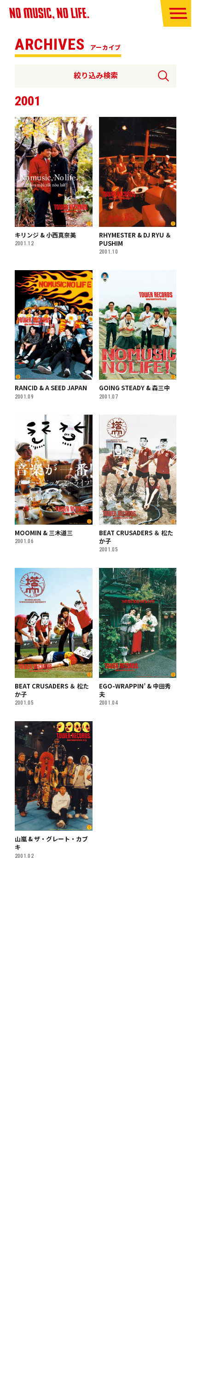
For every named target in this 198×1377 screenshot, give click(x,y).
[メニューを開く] (178, 13)
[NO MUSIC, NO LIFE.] (49, 13)
